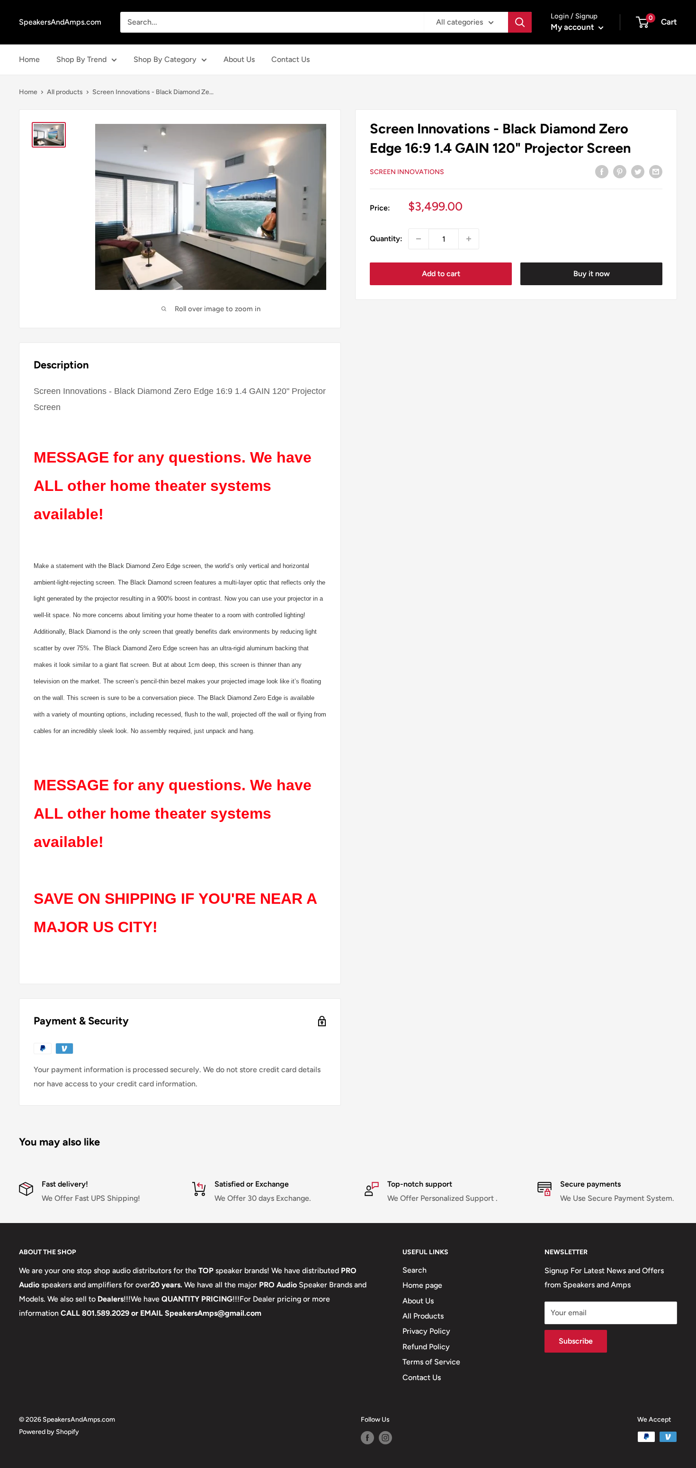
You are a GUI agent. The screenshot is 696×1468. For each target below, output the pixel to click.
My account (573, 27)
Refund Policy (426, 1346)
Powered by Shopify (49, 1432)
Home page (422, 1285)
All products (65, 92)
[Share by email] (655, 171)
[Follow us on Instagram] (385, 1437)
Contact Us (290, 59)
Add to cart (441, 273)
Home (29, 59)
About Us (239, 59)
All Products (423, 1315)
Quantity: (386, 238)
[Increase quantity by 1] (469, 239)
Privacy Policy (426, 1331)
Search (414, 1270)
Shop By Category (165, 59)
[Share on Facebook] (601, 171)
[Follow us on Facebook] (367, 1437)
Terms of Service (431, 1361)
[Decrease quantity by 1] (418, 239)
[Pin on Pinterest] (619, 171)
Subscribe (576, 1341)
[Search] (520, 22)
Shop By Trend (81, 59)
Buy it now (591, 273)
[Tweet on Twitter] (637, 171)
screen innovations (407, 172)
